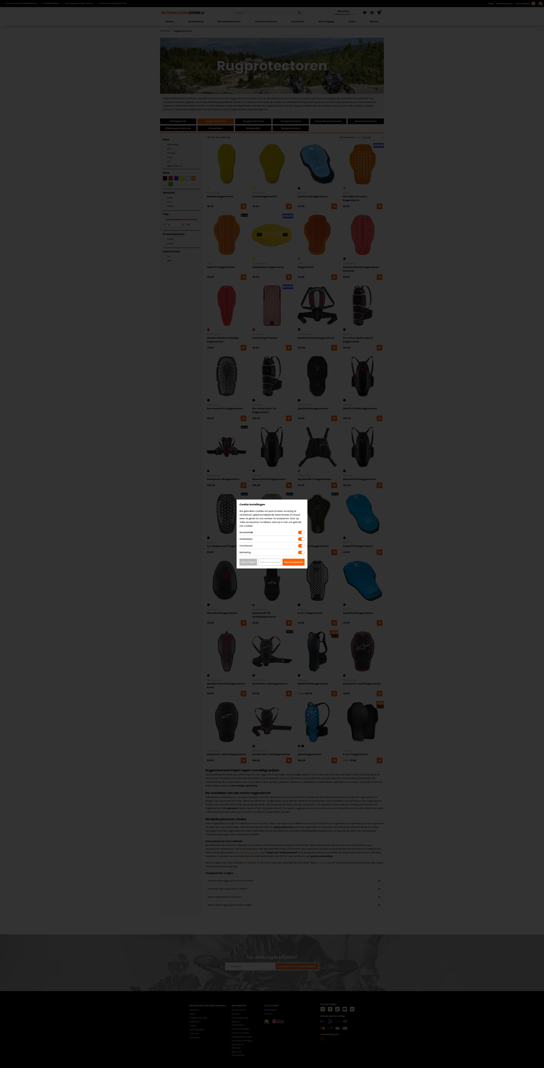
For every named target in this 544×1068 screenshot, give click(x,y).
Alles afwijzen (248, 562)
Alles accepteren (293, 562)
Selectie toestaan (270, 562)
